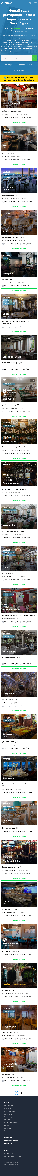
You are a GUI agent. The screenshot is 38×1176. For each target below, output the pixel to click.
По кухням (8, 1114)
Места (6, 1102)
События (8, 1138)
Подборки (7, 1108)
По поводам (8, 1106)
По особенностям (10, 1122)
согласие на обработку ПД (14, 1169)
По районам (8, 1120)
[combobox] (19, 58)
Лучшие (7, 1125)
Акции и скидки (11, 1140)
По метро (7, 1128)
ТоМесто (6, 2)
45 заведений (17, 29)
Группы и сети (9, 1111)
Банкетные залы (10, 1131)
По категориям (9, 1117)
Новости (8, 1143)
